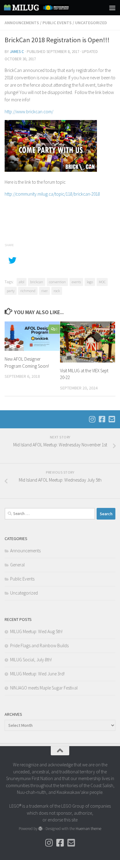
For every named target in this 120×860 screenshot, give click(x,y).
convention (57, 282)
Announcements (22, 22)
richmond (27, 290)
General (17, 565)
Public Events (57, 22)
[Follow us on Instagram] (92, 419)
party (10, 290)
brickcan (36, 282)
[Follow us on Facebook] (102, 419)
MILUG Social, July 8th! (31, 660)
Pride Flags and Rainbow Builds (39, 645)
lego (90, 282)
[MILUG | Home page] (47, 8)
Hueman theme (88, 828)
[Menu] (112, 7)
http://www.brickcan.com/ (29, 112)
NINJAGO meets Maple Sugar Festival (44, 688)
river (44, 290)
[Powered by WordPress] (40, 829)
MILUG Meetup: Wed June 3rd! (37, 674)
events (76, 282)
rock (57, 290)
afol (21, 282)
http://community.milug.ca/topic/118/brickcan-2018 (52, 194)
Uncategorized (91, 22)
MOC (102, 282)
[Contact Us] (111, 419)
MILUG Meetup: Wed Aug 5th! (36, 631)
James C (17, 51)
